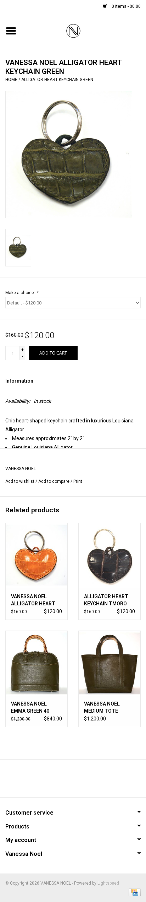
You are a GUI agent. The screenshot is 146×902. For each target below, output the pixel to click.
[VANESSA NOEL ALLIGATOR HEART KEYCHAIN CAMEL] (36, 555)
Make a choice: (21, 292)
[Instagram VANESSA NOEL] (91, 781)
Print (77, 481)
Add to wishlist (19, 481)
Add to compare (54, 481)
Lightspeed (108, 883)
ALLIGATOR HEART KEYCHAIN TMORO (106, 600)
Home (11, 79)
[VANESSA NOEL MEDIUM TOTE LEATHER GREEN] (109, 663)
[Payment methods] (133, 892)
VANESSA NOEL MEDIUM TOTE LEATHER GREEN (103, 707)
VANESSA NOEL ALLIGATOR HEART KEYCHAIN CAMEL (33, 600)
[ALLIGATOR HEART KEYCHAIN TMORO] (109, 555)
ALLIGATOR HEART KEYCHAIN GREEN (57, 79)
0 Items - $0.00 (126, 6)
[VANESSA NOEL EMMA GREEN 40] (36, 663)
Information (19, 381)
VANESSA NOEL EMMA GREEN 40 (30, 707)
